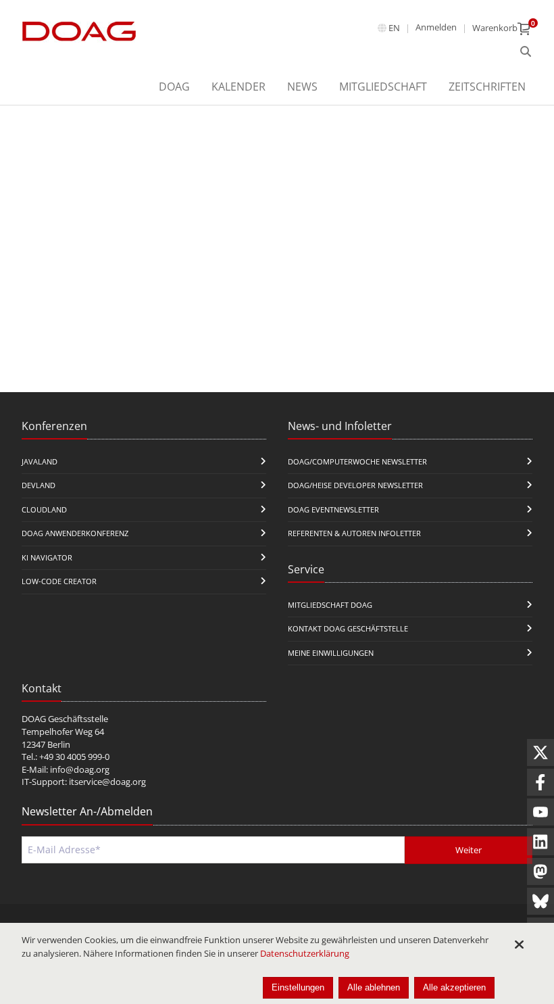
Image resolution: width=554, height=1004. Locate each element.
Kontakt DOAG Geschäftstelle (348, 628)
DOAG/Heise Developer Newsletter (355, 485)
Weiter (468, 850)
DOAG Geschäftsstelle (65, 719)
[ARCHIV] (525, 52)
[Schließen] (518, 944)
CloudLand (44, 509)
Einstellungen (298, 987)
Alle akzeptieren (454, 987)
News (302, 86)
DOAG (174, 86)
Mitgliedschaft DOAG (330, 605)
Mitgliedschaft (383, 86)
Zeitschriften (487, 86)
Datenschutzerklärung (304, 953)
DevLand (38, 485)
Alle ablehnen (373, 987)
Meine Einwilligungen (331, 653)
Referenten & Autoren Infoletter (354, 533)
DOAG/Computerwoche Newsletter (357, 461)
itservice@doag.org (107, 781)
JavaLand (39, 461)
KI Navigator (47, 557)
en (394, 27)
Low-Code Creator (59, 581)
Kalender (238, 86)
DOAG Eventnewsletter (333, 509)
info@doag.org (79, 769)
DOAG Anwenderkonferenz (75, 533)
